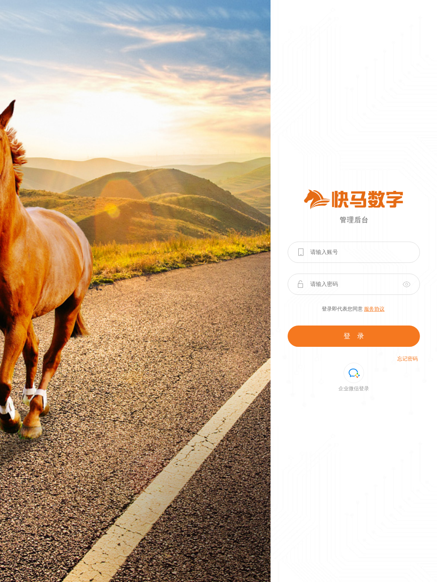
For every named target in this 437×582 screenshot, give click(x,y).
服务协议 (374, 309)
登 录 (354, 336)
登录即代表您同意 (353, 309)
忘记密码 (407, 359)
